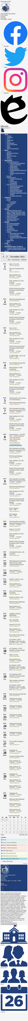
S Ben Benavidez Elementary (10, 856)
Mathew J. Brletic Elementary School (16, 213)
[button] (6, 134)
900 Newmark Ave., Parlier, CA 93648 (10, 882)
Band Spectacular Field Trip (17, 694)
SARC (8, 141)
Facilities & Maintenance (16, 179)
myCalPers (12, 203)
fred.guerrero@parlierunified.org (9, 923)
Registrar (9, 176)
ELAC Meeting (13, 508)
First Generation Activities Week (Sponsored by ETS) (17, 409)
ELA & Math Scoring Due (17, 363)
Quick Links (10, 204)
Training (9, 206)
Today (2, 834)
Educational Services (12, 184)
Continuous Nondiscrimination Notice (16, 248)
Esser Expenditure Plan (15, 236)
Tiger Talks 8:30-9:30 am (16, 635)
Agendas (9, 151)
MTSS (8, 242)
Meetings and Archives (12, 153)
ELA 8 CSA (13, 328)
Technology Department (16, 191)
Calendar (9, 136)
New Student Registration (13, 223)
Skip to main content (6, 1)
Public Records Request (13, 148)
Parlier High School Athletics (17, 233)
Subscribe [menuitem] (24, 259)
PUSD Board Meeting (15, 456)
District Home (7, 889)
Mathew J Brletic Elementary (10, 847)
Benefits (9, 199)
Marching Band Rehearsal (17, 299)
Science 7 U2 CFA (14, 529)
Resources (9, 158)
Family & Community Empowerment (15, 165)
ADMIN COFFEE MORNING (14, 614)
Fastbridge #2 (13, 750)
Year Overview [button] (16, 259)
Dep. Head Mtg (14, 620)
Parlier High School (12, 217)
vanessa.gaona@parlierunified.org (9, 924)
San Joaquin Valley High (13, 219)
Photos (8, 145)
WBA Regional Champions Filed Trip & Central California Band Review (17, 562)
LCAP (8, 138)
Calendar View (23, 834)
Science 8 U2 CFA (14, 624)
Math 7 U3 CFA (14, 264)
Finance (12, 180)
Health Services (14, 167)
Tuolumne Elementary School (14, 210)
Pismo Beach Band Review (17, 402)
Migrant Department (15, 187)
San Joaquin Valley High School (11, 858)
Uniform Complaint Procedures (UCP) (16, 249)
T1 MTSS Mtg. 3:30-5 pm (17, 355)
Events (4, 839)
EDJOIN (6, 890)
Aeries (5, 887)
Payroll (8, 200)
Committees (10, 137)
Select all (25, 863)
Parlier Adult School (12, 220)
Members (9, 154)
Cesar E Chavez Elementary (10, 842)
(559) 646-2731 (8, 883)
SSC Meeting (13, 514)
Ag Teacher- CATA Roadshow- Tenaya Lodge (17, 640)
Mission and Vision (11, 156)
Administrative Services (13, 162)
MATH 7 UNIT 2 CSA (16, 579)
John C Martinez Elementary (10, 845)
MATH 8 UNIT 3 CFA (16, 597)
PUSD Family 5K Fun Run (17, 398)
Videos (8, 147)
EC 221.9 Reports (14, 234)
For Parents (9, 226)
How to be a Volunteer (12, 230)
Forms (8, 207)
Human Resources (14, 169)
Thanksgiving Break (15, 698)
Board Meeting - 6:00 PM (17, 434)
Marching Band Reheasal (16, 799)
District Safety (10, 240)
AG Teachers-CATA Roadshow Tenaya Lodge (17, 675)
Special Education (14, 188)
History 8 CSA (13, 654)
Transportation (13, 183)
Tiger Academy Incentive (16, 680)
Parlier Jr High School (12, 216)
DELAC (9, 245)
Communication (11, 229)
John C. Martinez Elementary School (16, 212)
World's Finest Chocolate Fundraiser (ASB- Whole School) (16, 425)
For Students (10, 227)
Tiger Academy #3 (14, 761)
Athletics (9, 232)
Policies (9, 157)
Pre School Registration (12, 225)
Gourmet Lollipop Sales (16, 756)
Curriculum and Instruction (16, 186)
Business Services (11, 177)
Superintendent (10, 143)
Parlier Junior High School (9, 853)
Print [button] (9, 259)
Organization (10, 140)
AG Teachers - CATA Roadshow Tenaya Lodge (17, 649)
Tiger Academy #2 (14, 275)
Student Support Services (16, 190)
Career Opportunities (12, 144)
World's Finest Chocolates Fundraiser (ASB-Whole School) (17, 290)
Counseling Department (16, 195)
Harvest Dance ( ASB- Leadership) (16, 368)
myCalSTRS (13, 201)
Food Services (13, 181)
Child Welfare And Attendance (17, 163)
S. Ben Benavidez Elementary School (16, 214)
